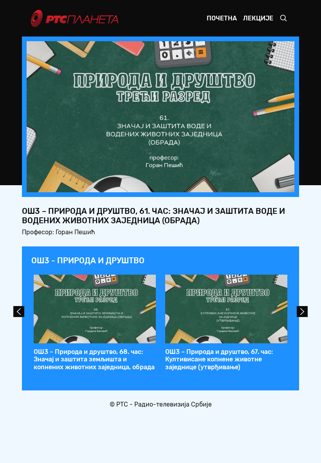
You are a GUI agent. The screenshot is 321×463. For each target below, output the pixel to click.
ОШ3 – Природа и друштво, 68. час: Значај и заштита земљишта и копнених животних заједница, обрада (94, 359)
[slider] (139, 183)
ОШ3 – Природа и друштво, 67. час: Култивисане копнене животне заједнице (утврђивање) (219, 359)
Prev (18, 311)
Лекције (258, 18)
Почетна (222, 18)
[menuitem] (261, 184)
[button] (240, 184)
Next (302, 311)
